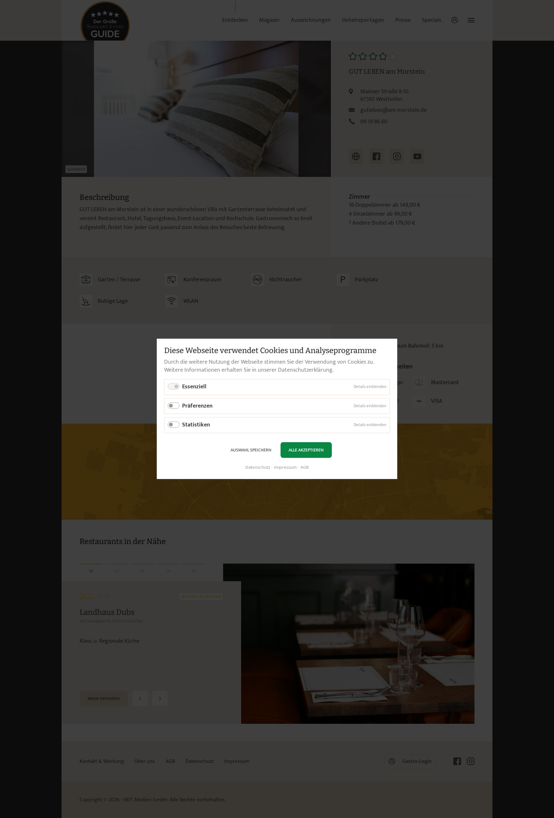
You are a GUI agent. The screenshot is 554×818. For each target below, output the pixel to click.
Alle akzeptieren (306, 450)
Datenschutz (257, 468)
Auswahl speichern (251, 450)
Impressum (285, 468)
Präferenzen (197, 406)
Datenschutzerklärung (305, 370)
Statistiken (196, 425)
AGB (304, 468)
